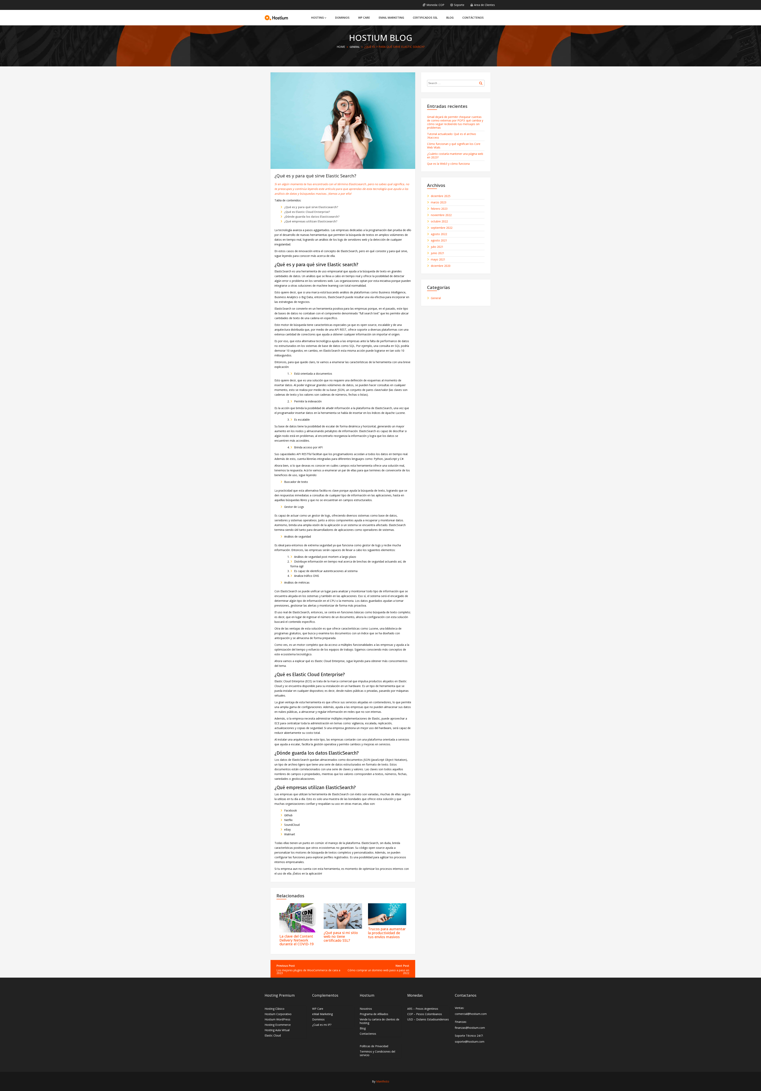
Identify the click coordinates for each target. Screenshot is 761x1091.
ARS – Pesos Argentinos (422, 1009)
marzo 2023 (438, 202)
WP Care (364, 17)
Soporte (459, 5)
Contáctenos (473, 17)
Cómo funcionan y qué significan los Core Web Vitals (453, 145)
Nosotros (366, 1009)
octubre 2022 (439, 221)
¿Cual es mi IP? (321, 1025)
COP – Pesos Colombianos (424, 1014)
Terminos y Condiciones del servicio (377, 1053)
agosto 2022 (439, 234)
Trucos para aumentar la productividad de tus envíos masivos (387, 932)
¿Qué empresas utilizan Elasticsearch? (310, 221)
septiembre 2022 (441, 228)
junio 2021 (437, 253)
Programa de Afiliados (374, 1014)
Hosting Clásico (274, 1009)
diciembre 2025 (440, 196)
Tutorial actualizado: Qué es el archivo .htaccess (451, 135)
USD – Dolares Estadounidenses (428, 1019)
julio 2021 (437, 247)
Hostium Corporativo (278, 1014)
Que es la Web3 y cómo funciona (448, 164)
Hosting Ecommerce (278, 1025)
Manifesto (382, 1081)
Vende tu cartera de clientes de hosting (379, 1021)
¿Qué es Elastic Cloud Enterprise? (307, 212)
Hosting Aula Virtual (277, 1030)
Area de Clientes (484, 5)
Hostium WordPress (277, 1019)
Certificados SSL (425, 17)
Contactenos (368, 1033)
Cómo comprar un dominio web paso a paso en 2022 (378, 971)
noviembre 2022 (441, 215)
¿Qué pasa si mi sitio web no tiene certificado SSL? (341, 936)
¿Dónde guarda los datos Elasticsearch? (311, 216)
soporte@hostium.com (469, 1041)
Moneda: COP (435, 5)
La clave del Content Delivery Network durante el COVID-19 (296, 940)
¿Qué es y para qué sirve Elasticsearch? (311, 207)
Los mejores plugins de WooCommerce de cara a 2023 (308, 971)
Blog (450, 17)
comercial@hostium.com (471, 1014)
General (355, 47)
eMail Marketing (391, 17)
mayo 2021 (438, 259)
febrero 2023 (439, 209)
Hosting (317, 17)
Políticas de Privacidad (374, 1046)
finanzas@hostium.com (470, 1028)
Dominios (342, 17)
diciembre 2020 (440, 266)
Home (341, 47)
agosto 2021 (439, 240)
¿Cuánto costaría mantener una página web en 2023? (455, 155)
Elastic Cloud (273, 1035)
